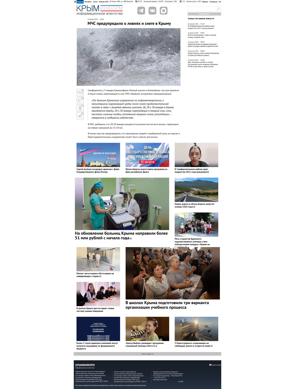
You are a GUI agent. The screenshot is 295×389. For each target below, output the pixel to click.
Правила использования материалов (165, 372)
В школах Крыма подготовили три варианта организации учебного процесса (167, 305)
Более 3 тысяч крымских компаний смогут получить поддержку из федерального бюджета (97, 346)
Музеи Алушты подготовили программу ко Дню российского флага (203, 54)
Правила (205, 2)
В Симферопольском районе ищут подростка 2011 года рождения (201, 27)
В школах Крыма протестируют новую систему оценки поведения (95, 309)
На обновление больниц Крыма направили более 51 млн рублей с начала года (121, 235)
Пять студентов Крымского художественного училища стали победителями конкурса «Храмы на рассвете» (192, 242)
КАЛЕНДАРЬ (204, 14)
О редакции (213, 2)
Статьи (95, 2)
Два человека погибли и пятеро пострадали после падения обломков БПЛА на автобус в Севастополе (203, 64)
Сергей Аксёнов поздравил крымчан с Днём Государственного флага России (203, 45)
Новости (80, 2)
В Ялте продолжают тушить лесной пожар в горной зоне (202, 36)
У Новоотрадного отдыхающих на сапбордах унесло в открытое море (192, 344)
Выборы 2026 (103, 2)
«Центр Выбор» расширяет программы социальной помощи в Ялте (145, 344)
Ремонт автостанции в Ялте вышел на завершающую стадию (95, 275)
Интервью (88, 2)
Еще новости (147, 354)
